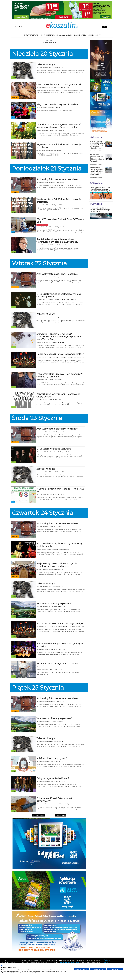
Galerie (77, 35)
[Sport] (23, 110)
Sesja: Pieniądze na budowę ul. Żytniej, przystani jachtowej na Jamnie (57, 564)
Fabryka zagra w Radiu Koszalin (53, 778)
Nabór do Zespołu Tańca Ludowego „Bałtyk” (60, 354)
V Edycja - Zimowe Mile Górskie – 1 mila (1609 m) (60, 490)
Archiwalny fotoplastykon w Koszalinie (57, 179)
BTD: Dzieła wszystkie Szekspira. (53, 448)
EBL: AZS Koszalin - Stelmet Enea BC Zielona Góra (60, 220)
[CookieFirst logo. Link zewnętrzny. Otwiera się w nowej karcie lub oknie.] (2, 965)
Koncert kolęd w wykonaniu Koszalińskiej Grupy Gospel (58, 395)
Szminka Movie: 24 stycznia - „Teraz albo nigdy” (57, 664)
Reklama (107, 960)
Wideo (83, 35)
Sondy (97, 35)
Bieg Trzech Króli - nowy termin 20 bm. (57, 104)
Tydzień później (61, 815)
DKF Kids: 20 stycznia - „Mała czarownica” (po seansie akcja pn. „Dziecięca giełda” (58, 125)
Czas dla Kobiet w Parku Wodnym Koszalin (59, 84)
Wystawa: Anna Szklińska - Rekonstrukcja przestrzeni (58, 145)
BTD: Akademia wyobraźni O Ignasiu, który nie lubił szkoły (59, 544)
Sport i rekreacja (47, 35)
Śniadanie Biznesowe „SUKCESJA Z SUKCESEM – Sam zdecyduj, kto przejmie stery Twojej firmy (58, 337)
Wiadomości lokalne (64, 35)
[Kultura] (23, 70)
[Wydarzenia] (23, 90)
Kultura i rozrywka (31, 35)
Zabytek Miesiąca (45, 64)
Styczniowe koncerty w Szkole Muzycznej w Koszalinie (59, 644)
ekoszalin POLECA (42, 225)
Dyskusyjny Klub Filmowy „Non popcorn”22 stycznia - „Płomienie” (59, 375)
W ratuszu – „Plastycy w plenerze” (54, 603)
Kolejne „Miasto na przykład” (51, 758)
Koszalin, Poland (24, 26)
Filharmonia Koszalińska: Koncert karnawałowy (54, 799)
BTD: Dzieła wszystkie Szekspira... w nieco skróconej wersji (58, 295)
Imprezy (91, 35)
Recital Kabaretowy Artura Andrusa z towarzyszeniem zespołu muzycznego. (57, 240)
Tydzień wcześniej (38, 815)
